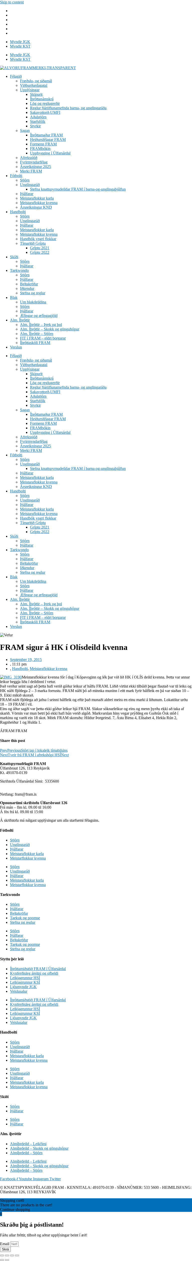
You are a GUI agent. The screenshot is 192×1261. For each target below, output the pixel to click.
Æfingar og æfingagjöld (39, 315)
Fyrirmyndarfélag (34, 162)
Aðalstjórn (38, 117)
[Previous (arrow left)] (2, 1260)
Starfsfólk (37, 121)
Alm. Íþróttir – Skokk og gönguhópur (49, 329)
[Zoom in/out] (17, 1255)
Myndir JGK (20, 42)
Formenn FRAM (43, 144)
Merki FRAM (31, 171)
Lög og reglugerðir (45, 103)
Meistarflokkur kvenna (28, 858)
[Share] (7, 1255)
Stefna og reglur (32, 293)
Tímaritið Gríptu (33, 243)
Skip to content (12, 2)
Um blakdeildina (33, 302)
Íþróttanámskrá (42, 99)
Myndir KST (20, 46)
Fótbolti (16, 176)
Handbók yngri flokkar (38, 239)
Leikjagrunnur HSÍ (25, 978)
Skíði (14, 257)
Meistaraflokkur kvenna (39, 203)
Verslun (16, 347)
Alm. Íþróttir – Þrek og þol (41, 324)
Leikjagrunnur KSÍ (25, 982)
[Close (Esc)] (2, 1255)
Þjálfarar (26, 194)
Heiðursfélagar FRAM (48, 139)
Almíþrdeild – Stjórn (26, 1153)
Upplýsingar (30, 90)
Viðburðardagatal (33, 85)
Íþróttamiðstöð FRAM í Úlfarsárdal (38, 969)
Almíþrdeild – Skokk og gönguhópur (39, 1148)
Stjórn (25, 180)
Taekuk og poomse (25, 918)
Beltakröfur (29, 284)
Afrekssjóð (28, 157)
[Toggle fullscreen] (12, 1255)
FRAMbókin (40, 148)
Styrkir (35, 126)
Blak (14, 297)
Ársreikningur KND (36, 207)
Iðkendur (27, 288)
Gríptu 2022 (39, 252)
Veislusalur (18, 991)
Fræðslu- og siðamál (36, 81)
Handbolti (18, 212)
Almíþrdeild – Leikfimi (28, 1144)
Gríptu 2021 (39, 248)
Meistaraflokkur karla (37, 198)
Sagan (25, 130)
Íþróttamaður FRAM (46, 135)
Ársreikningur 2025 (35, 166)
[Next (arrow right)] (7, 1260)
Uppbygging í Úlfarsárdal (50, 153)
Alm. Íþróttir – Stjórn (36, 333)
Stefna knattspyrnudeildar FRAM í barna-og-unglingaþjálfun (78, 189)
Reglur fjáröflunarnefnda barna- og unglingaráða (68, 108)
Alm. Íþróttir (20, 320)
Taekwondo (19, 270)
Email (5, 1244)
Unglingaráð (30, 185)
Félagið (16, 76)
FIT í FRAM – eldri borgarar (43, 338)
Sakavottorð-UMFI (45, 112)
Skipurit (36, 94)
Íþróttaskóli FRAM (35, 343)
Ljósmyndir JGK (23, 987)
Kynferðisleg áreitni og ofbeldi (34, 973)
